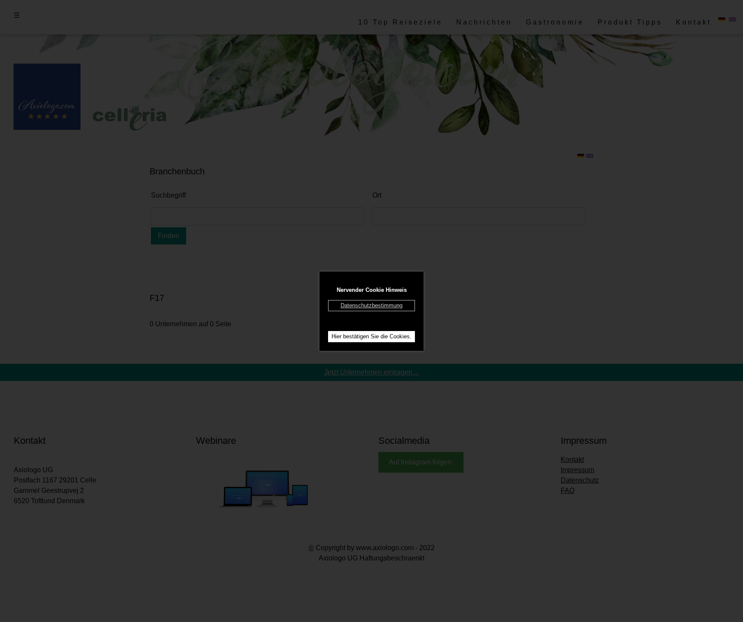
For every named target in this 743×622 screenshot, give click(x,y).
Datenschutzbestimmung (371, 305)
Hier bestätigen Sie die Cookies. (371, 336)
